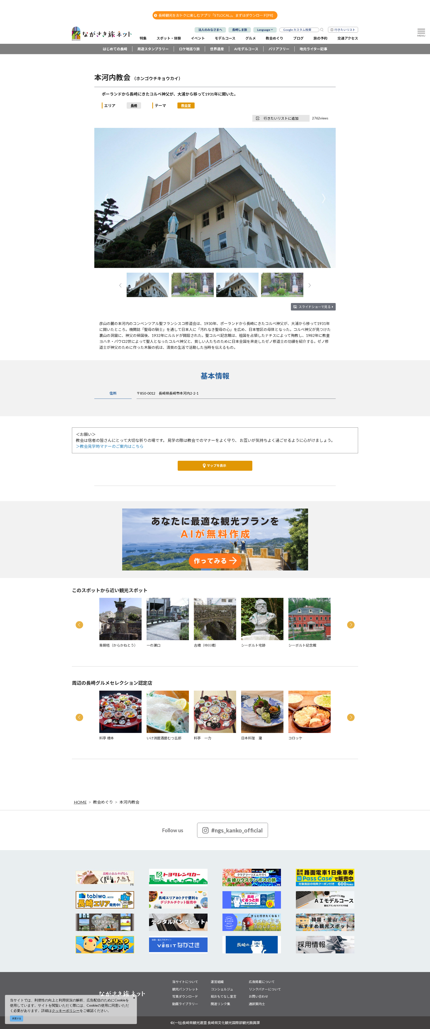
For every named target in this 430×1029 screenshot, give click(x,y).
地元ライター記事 (313, 49)
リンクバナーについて (265, 989)
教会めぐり (103, 802)
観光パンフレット (185, 989)
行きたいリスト (344, 30)
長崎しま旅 (239, 30)
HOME (80, 802)
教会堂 (186, 105)
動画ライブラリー (185, 1004)
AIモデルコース (246, 49)
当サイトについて (185, 982)
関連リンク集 (220, 1004)
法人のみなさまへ (210, 30)
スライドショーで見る (315, 307)
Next (324, 198)
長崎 (134, 105)
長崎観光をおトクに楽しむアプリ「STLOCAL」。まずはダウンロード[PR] (216, 15)
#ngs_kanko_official (237, 830)
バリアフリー (279, 49)
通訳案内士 (257, 1004)
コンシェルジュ (222, 989)
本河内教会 (129, 802)
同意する (16, 1018)
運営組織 (217, 982)
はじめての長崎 (115, 49)
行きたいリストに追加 (281, 118)
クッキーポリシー (66, 1010)
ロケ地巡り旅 (189, 49)
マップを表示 (216, 465)
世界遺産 (217, 49)
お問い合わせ (258, 996)
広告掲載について (262, 982)
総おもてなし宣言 (223, 996)
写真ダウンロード (185, 996)
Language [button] (263, 30)
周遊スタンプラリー (153, 49)
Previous (106, 198)
